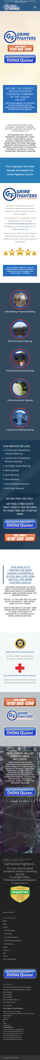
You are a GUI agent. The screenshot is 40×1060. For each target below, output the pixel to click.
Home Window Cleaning (10, 937)
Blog (4, 953)
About (4, 924)
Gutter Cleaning (8, 944)
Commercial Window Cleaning (12, 940)
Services (5, 927)
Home (5, 921)
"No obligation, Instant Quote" (20, 883)
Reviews (5, 947)
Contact (5, 956)
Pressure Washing (9, 930)
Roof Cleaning (8, 934)
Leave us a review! (8, 912)
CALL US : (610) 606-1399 (9, 959)
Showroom (6, 950)
